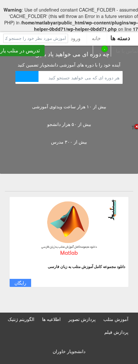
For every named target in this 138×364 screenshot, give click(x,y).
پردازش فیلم (116, 332)
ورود (76, 38)
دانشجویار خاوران (69, 351)
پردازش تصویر (82, 319)
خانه (96, 38)
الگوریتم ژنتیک (21, 319)
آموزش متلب (115, 319)
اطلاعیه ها (51, 319)
